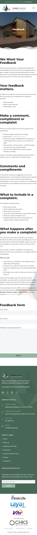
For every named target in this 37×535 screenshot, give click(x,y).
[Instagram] (7, 392)
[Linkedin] (12, 392)
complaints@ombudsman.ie (16, 294)
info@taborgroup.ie (18, 136)
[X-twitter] (16, 392)
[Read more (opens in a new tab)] (18, 419)
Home (14, 32)
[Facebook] (3, 392)
